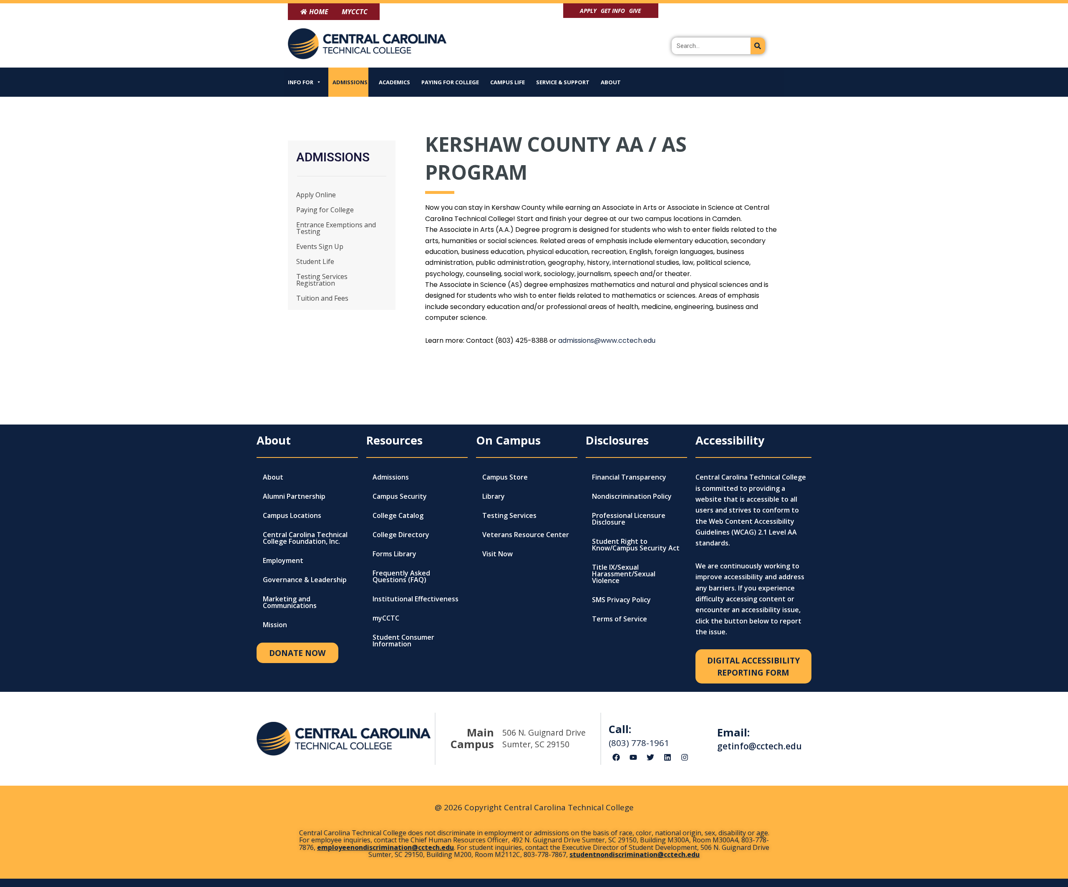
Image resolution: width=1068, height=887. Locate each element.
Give (635, 11)
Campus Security (400, 496)
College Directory (401, 534)
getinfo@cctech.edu (759, 746)
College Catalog (398, 515)
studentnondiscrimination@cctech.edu (634, 854)
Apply (588, 11)
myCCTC (386, 618)
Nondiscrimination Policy (632, 496)
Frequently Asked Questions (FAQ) (401, 576)
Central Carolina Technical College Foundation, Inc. (305, 538)
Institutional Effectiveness (415, 598)
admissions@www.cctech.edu (606, 340)
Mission (275, 624)
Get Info (613, 11)
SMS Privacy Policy (621, 599)
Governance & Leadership (305, 579)
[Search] (758, 46)
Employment (283, 560)
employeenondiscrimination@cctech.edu (385, 847)
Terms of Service (619, 618)
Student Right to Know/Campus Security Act (636, 545)
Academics (394, 82)
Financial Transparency (629, 477)
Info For (300, 82)
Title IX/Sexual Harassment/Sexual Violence (623, 574)
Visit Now (497, 553)
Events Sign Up (319, 246)
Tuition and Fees (322, 298)
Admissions (350, 82)
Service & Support (562, 82)
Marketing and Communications (290, 602)
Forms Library (394, 553)
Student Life (315, 261)
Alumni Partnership (294, 496)
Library (493, 496)
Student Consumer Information (403, 640)
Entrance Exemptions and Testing (336, 228)
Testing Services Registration (322, 280)
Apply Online (316, 194)
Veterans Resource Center (525, 534)
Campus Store (505, 477)
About (611, 82)
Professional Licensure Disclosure (628, 519)
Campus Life (507, 82)
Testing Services (509, 515)
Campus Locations (292, 515)
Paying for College (450, 82)
